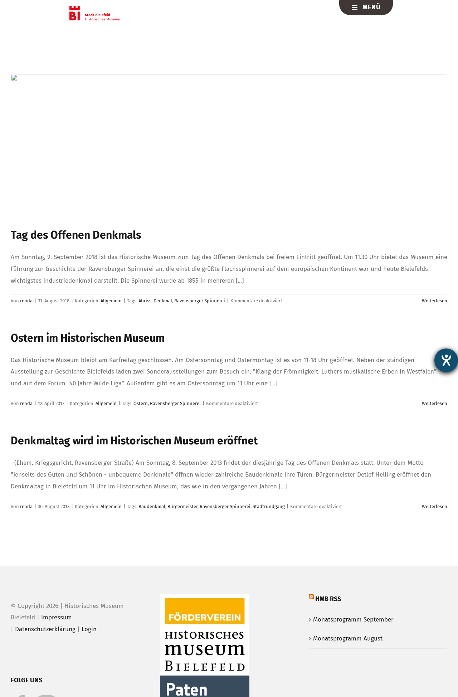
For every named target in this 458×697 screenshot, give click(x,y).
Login (89, 629)
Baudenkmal (151, 506)
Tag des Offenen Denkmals (76, 235)
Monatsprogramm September (353, 619)
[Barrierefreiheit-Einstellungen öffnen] (446, 360)
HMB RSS (328, 599)
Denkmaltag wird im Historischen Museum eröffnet (134, 440)
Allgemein (111, 300)
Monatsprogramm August (348, 638)
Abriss (144, 300)
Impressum (56, 617)
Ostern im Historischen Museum (88, 338)
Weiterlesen (434, 300)
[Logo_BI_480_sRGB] (94, 9)
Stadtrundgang (269, 506)
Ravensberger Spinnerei (199, 300)
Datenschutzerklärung (45, 629)
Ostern (140, 403)
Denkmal (163, 300)
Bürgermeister (182, 506)
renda (26, 300)
